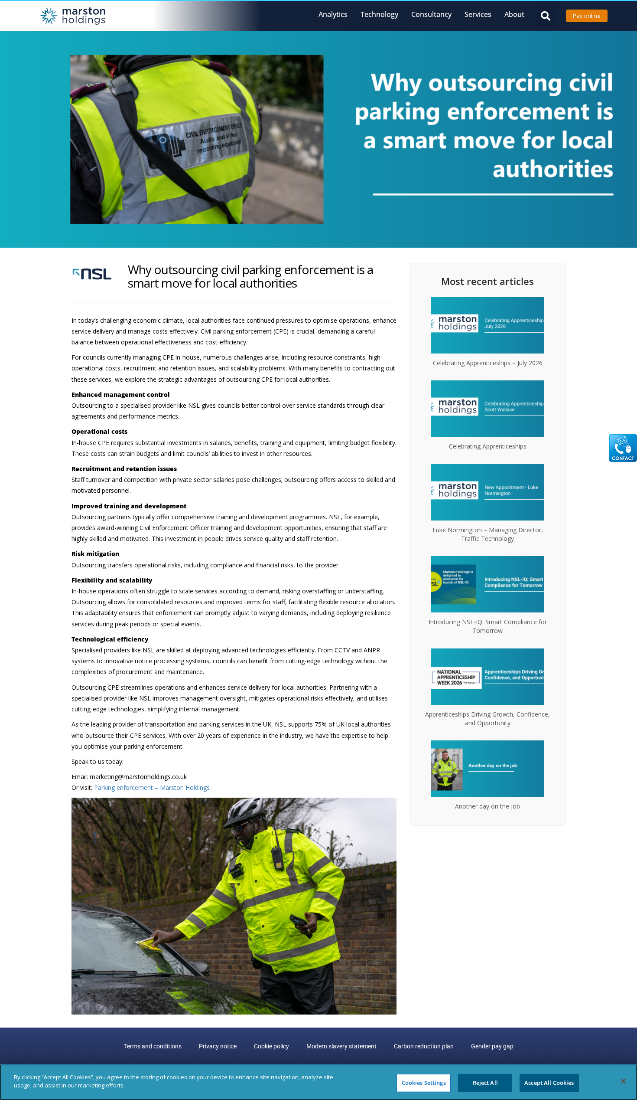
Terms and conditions (153, 1046)
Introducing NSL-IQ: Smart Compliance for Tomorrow (488, 626)
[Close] (623, 1080)
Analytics (333, 14)
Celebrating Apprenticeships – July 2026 (488, 363)
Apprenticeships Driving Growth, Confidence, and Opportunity (487, 718)
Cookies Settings (424, 1083)
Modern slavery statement (341, 1046)
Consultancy (431, 14)
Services (478, 14)
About (514, 14)
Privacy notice (218, 1046)
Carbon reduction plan (424, 1046)
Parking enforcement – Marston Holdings (152, 787)
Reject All (485, 1083)
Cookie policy (271, 1046)
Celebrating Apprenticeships (487, 446)
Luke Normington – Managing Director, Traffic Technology (487, 534)
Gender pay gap (492, 1046)
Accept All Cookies (549, 1083)
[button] (545, 16)
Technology (379, 14)
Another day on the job (487, 806)
